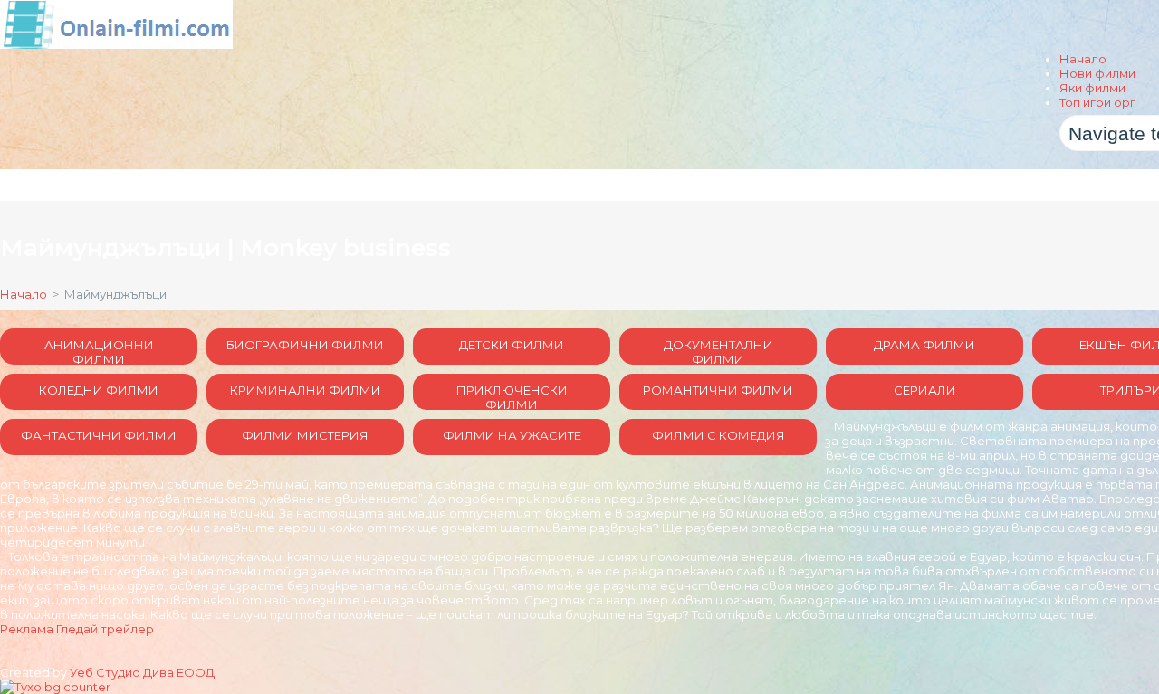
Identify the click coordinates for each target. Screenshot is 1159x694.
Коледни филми (98, 390)
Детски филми (511, 344)
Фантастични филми (99, 435)
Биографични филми (305, 344)
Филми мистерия (305, 435)
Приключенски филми (512, 396)
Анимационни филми (99, 351)
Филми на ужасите (512, 435)
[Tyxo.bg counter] (55, 687)
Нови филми (1097, 73)
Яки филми (1092, 88)
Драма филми (924, 344)
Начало (1082, 59)
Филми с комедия (718, 435)
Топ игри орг (1097, 102)
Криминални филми (305, 390)
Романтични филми (718, 390)
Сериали (925, 390)
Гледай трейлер (105, 629)
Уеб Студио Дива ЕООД (142, 672)
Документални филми (718, 351)
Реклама (26, 629)
